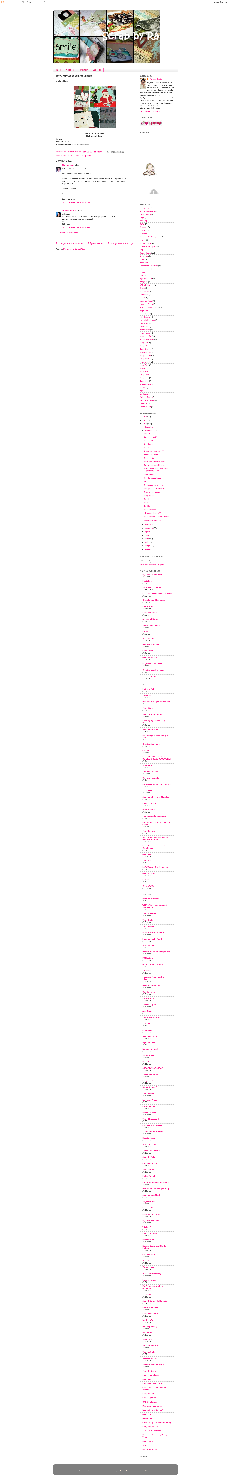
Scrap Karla (147, 920)
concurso (143, 234)
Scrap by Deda (149, 1371)
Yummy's (143, 404)
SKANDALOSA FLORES (152, 1132)
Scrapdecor (144, 375)
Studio (145, 632)
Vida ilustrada (148, 1352)
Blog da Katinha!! (150, 1049)
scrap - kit (144, 343)
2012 (145, 417)
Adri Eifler (146, 861)
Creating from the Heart (153, 670)
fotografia (144, 282)
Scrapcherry (147, 1379)
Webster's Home (149, 1036)
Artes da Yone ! (149, 638)
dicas (142, 259)
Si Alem (145, 880)
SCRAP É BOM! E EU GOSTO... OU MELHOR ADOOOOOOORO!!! (157, 758)
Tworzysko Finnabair (151, 587)
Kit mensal (144, 295)
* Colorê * (146, 1227)
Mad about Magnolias (152, 1406)
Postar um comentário (68, 233)
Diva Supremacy (149, 1327)
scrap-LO (143, 368)
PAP (146, 481)
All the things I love (151, 626)
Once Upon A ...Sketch (152, 964)
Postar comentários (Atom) (74, 249)
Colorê (142, 230)
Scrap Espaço (148, 831)
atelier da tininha (150, 1074)
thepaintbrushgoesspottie (154, 816)
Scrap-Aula (86, 156)
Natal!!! (147, 499)
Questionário (149, 474)
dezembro (149, 427)
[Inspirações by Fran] (152, 939)
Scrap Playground (150, 1119)
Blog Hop (143, 221)
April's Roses (148, 1055)
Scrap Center (148, 1062)
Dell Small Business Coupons (152, 565)
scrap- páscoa (146, 352)
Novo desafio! (150, 510)
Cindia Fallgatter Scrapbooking (156, 1423)
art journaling (145, 214)
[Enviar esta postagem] (108, 152)
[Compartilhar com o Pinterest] (123, 152)
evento (142, 272)
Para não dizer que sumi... (155, 462)
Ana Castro (147, 1011)
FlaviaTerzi (147, 581)
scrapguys (147, 1030)
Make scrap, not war (151, 1214)
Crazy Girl (146, 1261)
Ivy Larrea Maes (149, 1449)
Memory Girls (148, 1240)
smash (142, 388)
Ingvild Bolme (148, 1043)
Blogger (148, 1471)
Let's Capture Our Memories (155, 867)
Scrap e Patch (148, 873)
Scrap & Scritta (149, 914)
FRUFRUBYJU (148, 998)
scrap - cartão (145, 336)
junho (147, 535)
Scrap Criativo (145, 349)
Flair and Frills (148, 689)
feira (141, 275)
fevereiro (149, 549)
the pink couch (149, 926)
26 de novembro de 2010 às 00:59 (76, 227)
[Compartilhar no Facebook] (120, 152)
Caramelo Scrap (149, 1163)
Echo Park (144, 263)
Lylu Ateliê (147, 1333)
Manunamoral (68, 165)
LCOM (142, 298)
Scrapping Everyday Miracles (155, 797)
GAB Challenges (146, 285)
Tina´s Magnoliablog (151, 1017)
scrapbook (147, 765)
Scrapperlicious (149, 613)
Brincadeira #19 (150, 437)
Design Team (145, 253)
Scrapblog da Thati (151, 1195)
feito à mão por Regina (152, 714)
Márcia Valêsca (149, 1113)
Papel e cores (148, 810)
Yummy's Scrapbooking (153, 1365)
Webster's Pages (147, 400)
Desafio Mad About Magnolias (156, 952)
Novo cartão (149, 458)
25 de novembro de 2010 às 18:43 (76, 202)
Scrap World (147, 708)
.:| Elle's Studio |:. (150, 676)
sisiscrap (146, 971)
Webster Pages (146, 397)
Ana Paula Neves (150, 772)
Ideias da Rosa (149, 1208)
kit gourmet (144, 291)
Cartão (147, 506)
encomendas (145, 269)
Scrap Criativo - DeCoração (154, 1301)
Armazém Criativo (147, 211)
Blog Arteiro (147, 1418)
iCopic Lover (148, 1267)
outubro (148, 525)
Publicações (145, 330)
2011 (145, 420)
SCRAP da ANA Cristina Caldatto (157, 594)
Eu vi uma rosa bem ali (152, 1383)
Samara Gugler (149, 1005)
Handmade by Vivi (150, 645)
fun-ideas (146, 695)
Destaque (144, 256)
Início (58, 70)
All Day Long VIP (150, 1358)
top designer (145, 394)
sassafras (146, 1295)
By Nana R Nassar (150, 899)
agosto (148, 532)
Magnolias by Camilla (152, 664)
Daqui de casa (148, 1138)
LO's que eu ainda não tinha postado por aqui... (156, 470)
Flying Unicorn (146, 279)
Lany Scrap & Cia (150, 1427)
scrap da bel (148, 1339)
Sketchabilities (146, 384)
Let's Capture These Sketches (156, 1183)
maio (147, 539)
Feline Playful (148, 1176)
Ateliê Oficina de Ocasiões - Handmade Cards (155, 838)
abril (147, 542)
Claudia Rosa (148, 992)
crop (141, 250)
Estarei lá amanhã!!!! (153, 455)
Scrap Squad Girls (150, 1346)
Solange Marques (150, 729)
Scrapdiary (144, 378)
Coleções (143, 227)
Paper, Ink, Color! (150, 1233)
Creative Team (148, 1254)
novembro (149, 430)
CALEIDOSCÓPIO (150, 1106)
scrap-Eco (144, 365)
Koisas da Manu (149, 1100)
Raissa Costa (156, 79)
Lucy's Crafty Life (150, 1081)
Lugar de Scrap (146, 304)
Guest (142, 288)
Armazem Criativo (150, 619)
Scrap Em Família (150, 1314)
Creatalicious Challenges (153, 600)
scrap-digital (145, 362)
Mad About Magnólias (149, 307)
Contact (84, 70)
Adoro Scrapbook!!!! (151, 1151)
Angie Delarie (148, 1202)
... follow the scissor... (152, 1431)
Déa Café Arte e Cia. (151, 986)
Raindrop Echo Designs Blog (155, 1189)
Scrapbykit (147, 854)
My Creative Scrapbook (152, 575)
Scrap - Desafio (146, 339)
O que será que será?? (154, 451)
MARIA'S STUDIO (150, 1307)
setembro (149, 528)
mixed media (145, 317)
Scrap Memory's (149, 657)
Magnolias (144, 311)
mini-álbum (144, 314)
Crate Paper (147, 651)
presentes (144, 327)
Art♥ (144, 1445)
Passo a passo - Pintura (154, 465)
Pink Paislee (147, 606)
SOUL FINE (147, 791)
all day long (144, 208)
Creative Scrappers (148, 246)
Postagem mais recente (69, 243)
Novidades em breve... (153, 485)
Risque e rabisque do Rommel (156, 702)
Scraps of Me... (149, 945)
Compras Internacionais (154, 489)
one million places (150, 1375)
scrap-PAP (144, 371)
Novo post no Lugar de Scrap (156, 517)
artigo (142, 218)
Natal (146, 448)
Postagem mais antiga (121, 243)
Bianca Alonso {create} (152, 1410)
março (148, 546)
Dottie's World (148, 1320)
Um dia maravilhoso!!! (153, 478)
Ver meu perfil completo (150, 111)
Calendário (148, 441)
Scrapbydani (148, 1094)
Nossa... (147, 503)
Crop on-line (149, 496)
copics (142, 240)
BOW (142, 224)
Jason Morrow (126, 1471)
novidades (144, 323)
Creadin (145, 750)
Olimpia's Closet (149, 886)
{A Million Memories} (151, 1274)
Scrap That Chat (149, 1144)
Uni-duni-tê (148, 444)
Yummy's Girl (145, 407)
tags (141, 391)
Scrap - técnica (146, 346)
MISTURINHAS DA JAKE (153, 933)
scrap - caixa (145, 333)
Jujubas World (149, 1170)
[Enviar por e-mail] (112, 152)
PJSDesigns (147, 958)
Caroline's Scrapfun (151, 778)
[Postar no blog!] (115, 152)
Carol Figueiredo (150, 1398)
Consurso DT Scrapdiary (150, 237)
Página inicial (95, 243)
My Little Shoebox (147, 320)
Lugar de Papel (73, 156)
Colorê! (147, 433)
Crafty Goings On (150, 1087)
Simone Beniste (69, 210)
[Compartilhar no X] (118, 152)
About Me (71, 70)
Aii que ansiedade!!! (152, 513)
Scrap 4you (147, 1441)
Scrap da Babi (148, 1394)
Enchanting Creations (149, 266)
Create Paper (145, 243)
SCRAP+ (146, 1024)
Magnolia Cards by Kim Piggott (156, 784)
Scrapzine (144, 381)
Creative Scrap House (152, 1125)
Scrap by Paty (148, 1157)
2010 (145, 424)
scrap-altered (145, 356)
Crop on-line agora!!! (153, 492)
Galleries (97, 70)
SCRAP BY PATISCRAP (152, 1068)
